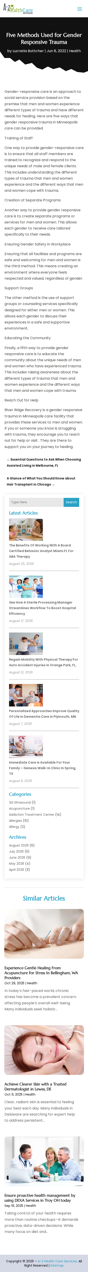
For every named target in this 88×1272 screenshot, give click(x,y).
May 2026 (16, 863)
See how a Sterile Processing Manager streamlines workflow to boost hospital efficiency (42, 608)
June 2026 (17, 857)
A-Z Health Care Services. (58, 1261)
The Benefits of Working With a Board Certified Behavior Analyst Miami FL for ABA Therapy (41, 551)
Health (75, 50)
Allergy (14, 826)
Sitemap (57, 1265)
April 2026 (16, 869)
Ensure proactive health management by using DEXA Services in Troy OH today (40, 1198)
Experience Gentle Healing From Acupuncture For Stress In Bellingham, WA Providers (41, 972)
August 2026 (19, 845)
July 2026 (16, 851)
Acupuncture (19, 808)
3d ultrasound (20, 802)
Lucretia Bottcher (28, 50)
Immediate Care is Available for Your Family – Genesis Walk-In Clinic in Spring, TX (42, 768)
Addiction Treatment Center (31, 814)
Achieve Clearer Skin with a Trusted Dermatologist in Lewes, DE (35, 1087)
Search (71, 502)
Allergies (15, 820)
